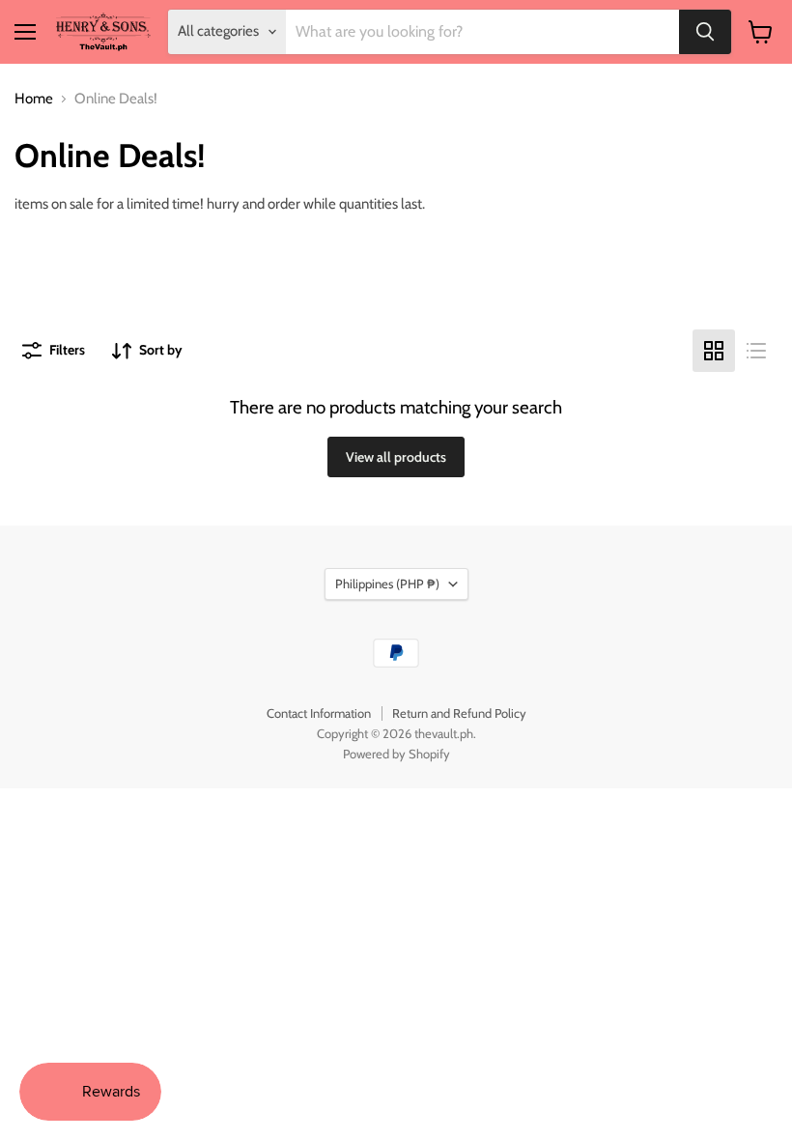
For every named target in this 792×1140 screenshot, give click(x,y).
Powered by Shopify (396, 753)
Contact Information (319, 713)
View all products (396, 457)
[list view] (756, 350)
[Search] (705, 32)
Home (33, 99)
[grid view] (714, 350)
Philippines (387, 583)
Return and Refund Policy (459, 713)
